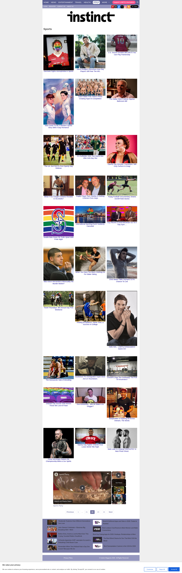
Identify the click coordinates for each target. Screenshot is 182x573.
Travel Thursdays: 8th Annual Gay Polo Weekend (58, 309)
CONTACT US (61, 6)
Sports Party (64, 474)
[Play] (119, 490)
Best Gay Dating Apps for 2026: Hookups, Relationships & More (114, 534)
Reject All (162, 569)
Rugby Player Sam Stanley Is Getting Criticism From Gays (90, 197)
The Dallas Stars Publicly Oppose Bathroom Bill (122, 100)
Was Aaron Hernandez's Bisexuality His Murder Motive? (58, 283)
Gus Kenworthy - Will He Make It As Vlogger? (90, 405)
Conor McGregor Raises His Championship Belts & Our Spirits (58, 460)
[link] (56, 474)
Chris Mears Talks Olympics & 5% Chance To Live (122, 280)
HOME (46, 2)
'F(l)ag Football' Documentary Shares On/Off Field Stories (122, 198)
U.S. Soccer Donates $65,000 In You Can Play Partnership (122, 54)
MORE (104, 2)
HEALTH (87, 2)
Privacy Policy (68, 558)
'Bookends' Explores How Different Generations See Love (74, 522)
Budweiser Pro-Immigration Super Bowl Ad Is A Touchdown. (90, 378)
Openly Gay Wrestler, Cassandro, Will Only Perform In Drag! (122, 165)
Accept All (174, 569)
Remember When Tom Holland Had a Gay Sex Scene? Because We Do (74, 548)
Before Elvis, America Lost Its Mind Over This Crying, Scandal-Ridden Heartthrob (73, 535)
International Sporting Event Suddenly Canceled (90, 225)
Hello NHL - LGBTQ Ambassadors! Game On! (122, 348)
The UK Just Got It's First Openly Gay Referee (58, 167)
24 (104, 512)
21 (87, 512)
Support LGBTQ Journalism (123, 2)
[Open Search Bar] (138, 2)
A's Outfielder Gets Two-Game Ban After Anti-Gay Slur (90, 157)
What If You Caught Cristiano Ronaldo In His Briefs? (58, 198)
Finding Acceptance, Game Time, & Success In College (90, 323)
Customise (150, 569)
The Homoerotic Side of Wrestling (58, 380)
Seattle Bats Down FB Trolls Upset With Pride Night (59, 238)
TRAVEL (78, 2)
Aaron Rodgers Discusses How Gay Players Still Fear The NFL (90, 70)
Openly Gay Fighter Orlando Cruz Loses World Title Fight (90, 446)
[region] (91, 567)
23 (98, 512)
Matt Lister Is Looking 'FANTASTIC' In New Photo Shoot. (122, 450)
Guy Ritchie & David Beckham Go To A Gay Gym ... (122, 224)
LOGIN (45, 6)
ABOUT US (70, 6)
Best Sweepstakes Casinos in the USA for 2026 (120, 546)
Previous (70, 512)
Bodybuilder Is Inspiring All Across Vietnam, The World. (122, 420)
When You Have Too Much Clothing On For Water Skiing (90, 273)
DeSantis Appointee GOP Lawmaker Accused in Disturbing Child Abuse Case (74, 541)
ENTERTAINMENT (65, 2)
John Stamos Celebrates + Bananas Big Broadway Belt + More (71, 529)
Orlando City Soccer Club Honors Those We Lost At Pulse (58, 405)
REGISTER (52, 6)
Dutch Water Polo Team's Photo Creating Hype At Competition (90, 98)
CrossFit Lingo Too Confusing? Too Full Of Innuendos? (122, 378)
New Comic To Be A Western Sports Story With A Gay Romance (58, 127)
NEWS (53, 2)
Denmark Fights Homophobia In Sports (58, 71)
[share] (107, 473)
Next (111, 512)
